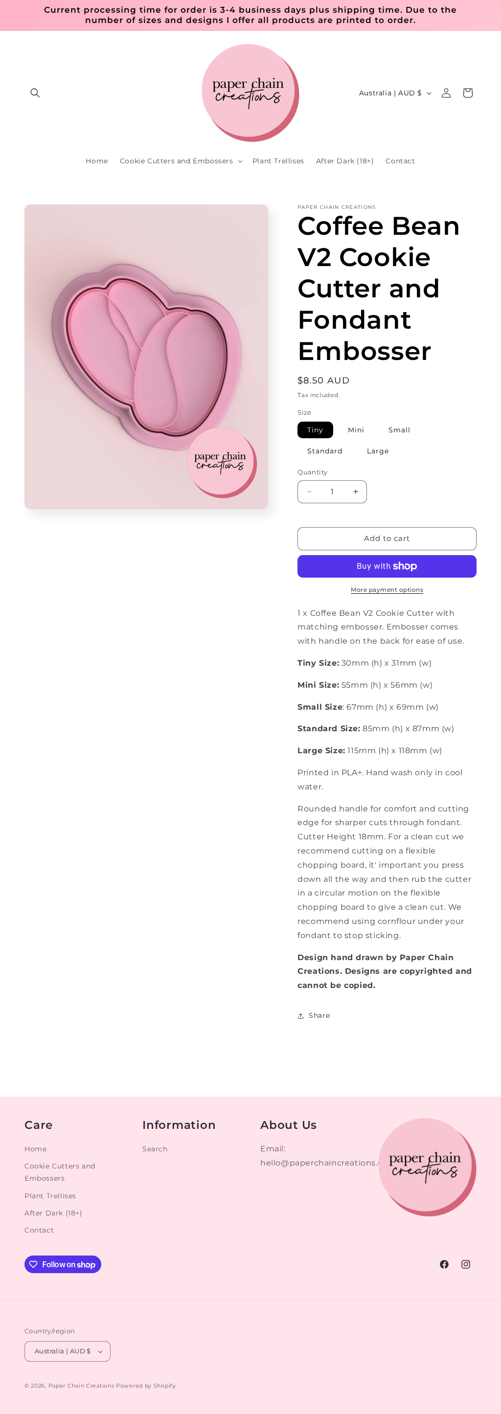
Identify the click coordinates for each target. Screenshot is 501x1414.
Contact (39, 1230)
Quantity (312, 472)
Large (378, 451)
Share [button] (319, 1015)
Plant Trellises (50, 1195)
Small (399, 430)
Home (35, 1149)
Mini (356, 430)
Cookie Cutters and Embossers (59, 1172)
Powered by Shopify (146, 1385)
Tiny (315, 430)
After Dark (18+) (53, 1213)
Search (155, 1149)
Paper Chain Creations (81, 1385)
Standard (324, 451)
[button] (35, 93)
